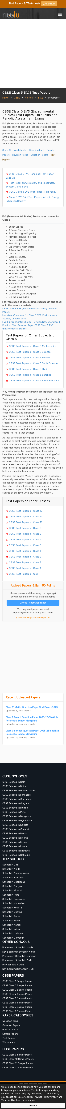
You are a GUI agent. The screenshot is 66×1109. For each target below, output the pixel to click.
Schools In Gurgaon (12, 886)
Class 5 (29, 97)
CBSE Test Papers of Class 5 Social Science (33, 363)
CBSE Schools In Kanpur (15, 842)
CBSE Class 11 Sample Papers (17, 1063)
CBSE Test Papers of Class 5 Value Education (34, 380)
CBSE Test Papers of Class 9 (25, 527)
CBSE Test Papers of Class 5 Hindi (28, 368)
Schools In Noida (11, 869)
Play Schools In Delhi (13, 964)
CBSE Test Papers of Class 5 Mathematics (32, 346)
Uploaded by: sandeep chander (21, 724)
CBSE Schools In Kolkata (15, 824)
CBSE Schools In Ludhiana (16, 850)
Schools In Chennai (12, 912)
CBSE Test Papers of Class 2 (25, 562)
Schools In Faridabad (13, 877)
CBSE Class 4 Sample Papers (17, 994)
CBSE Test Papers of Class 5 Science (30, 351)
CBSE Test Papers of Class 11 (25, 516)
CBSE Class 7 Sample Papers (17, 1007)
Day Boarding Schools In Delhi (18, 969)
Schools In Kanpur (11, 924)
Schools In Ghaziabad (13, 881)
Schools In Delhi (10, 864)
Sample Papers (10, 1033)
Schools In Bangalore (13, 899)
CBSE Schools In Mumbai (15, 807)
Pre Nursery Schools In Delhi (17, 960)
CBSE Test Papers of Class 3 (25, 556)
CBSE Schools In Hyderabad (17, 820)
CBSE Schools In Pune (14, 812)
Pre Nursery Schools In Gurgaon (19, 956)
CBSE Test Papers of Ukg (23, 573)
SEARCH (50, 3)
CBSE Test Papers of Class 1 (25, 568)
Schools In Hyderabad (13, 903)
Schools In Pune (10, 894)
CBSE (17, 97)
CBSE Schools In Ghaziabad (16, 799)
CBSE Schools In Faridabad (16, 794)
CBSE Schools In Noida (14, 786)
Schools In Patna (11, 916)
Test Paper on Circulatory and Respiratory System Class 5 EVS (30, 184)
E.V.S (40, 97)
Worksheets (20, 150)
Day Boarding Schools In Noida (18, 951)
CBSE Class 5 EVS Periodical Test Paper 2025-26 (30, 175)
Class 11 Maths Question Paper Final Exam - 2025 (32, 707)
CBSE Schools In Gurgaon (15, 803)
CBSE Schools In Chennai (15, 829)
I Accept (33, 1105)
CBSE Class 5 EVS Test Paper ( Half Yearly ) (33, 191)
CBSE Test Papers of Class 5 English (29, 357)
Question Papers (39, 154)
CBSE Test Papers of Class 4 (25, 550)
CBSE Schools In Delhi (13, 782)
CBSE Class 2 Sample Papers (17, 985)
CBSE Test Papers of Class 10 (25, 522)
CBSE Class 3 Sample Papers (17, 989)
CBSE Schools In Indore (14, 846)
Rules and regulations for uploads (34, 617)
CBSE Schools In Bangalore (16, 816)
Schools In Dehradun (13, 937)
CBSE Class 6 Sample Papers (17, 1002)
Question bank (36, 150)
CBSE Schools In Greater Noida (18, 790)
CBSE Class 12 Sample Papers (17, 1067)
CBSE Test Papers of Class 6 (25, 545)
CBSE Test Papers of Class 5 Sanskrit (30, 374)
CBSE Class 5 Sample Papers (17, 998)
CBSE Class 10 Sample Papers (18, 1059)
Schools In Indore (11, 929)
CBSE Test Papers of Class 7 (25, 539)
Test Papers (8, 1038)
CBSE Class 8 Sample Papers (17, 1011)
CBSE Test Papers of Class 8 (25, 533)
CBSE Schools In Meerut (15, 837)
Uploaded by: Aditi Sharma (18, 711)
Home (5, 97)
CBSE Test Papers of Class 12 (25, 510)
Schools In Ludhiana (12, 933)
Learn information (25, 1100)
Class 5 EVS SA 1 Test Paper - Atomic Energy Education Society (32, 199)
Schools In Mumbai (12, 890)
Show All (6, 150)
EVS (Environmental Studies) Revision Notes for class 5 (31, 322)
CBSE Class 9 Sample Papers (17, 1054)
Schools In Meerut (11, 920)
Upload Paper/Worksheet (33, 602)
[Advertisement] (33, 53)
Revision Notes (20, 154)
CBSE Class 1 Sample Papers (17, 981)
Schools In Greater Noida (15, 873)
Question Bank (10, 1021)
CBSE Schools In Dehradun (16, 855)
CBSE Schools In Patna (14, 833)
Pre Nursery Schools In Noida (17, 947)
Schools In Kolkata (12, 907)
